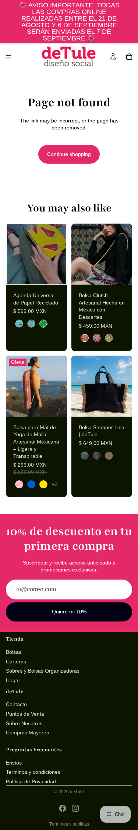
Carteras (16, 661)
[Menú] (8, 56)
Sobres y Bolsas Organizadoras (42, 671)
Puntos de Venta (25, 714)
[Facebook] (62, 808)
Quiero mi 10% (69, 612)
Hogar (13, 680)
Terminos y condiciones (33, 772)
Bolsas (13, 652)
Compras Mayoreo (27, 732)
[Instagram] (75, 808)
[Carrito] (129, 57)
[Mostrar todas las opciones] (54, 484)
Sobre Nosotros (24, 723)
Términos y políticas (69, 824)
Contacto (16, 704)
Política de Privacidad (31, 781)
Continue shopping (69, 154)
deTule (77, 791)
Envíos (14, 762)
